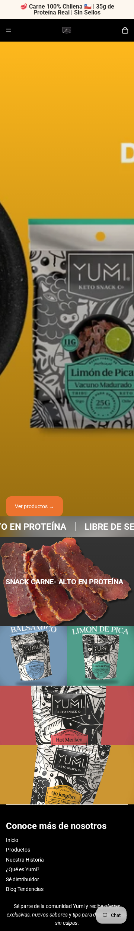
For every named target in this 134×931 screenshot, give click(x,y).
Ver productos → (34, 506)
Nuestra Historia (25, 860)
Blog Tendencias (25, 889)
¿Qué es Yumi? (22, 869)
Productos (18, 850)
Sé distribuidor (22, 879)
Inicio (12, 840)
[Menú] (8, 30)
